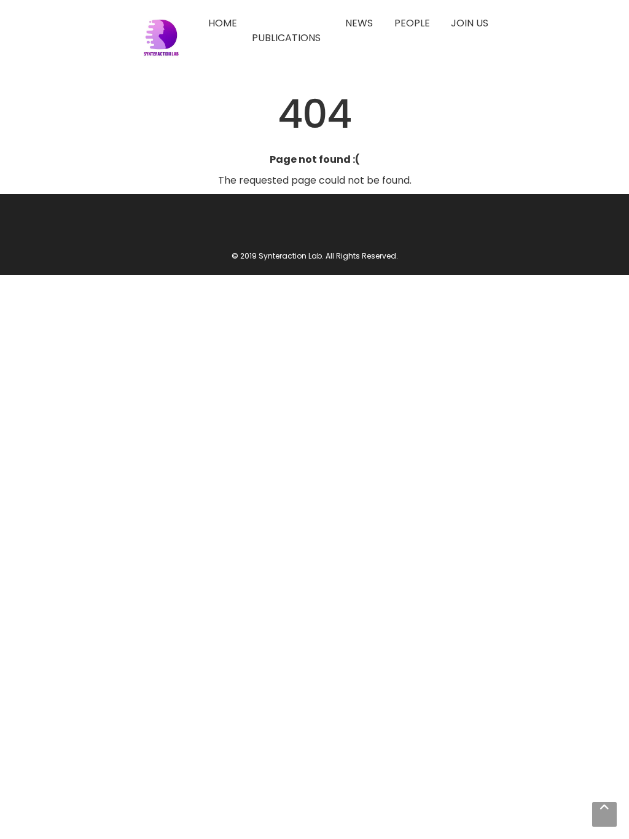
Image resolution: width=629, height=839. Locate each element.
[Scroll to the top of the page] (604, 814)
